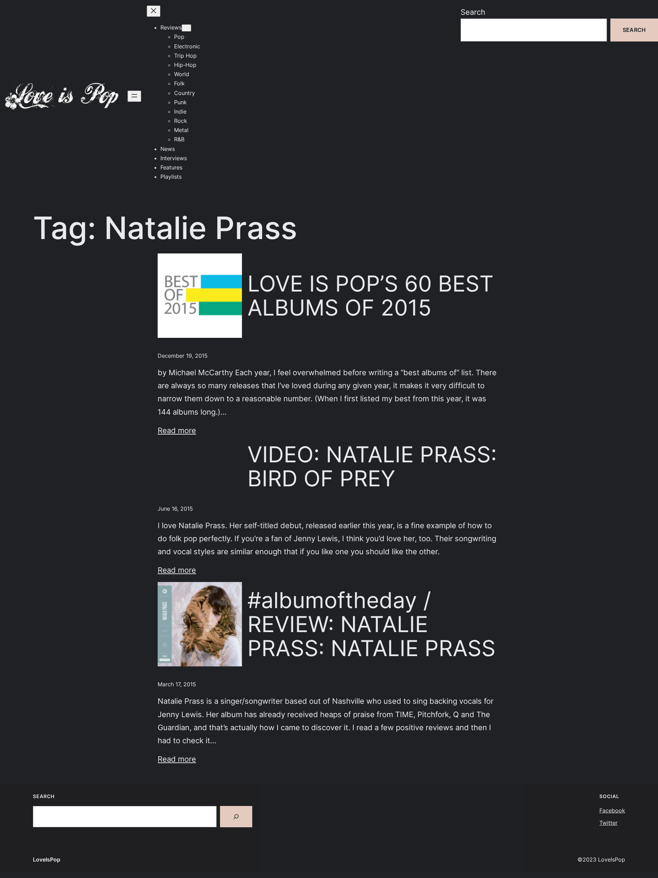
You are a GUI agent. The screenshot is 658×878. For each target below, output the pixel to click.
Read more (177, 430)
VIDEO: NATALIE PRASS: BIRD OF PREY (372, 466)
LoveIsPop (46, 859)
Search (473, 11)
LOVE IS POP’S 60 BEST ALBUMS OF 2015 (370, 296)
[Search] (236, 816)
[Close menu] (153, 11)
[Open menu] (134, 96)
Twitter (608, 822)
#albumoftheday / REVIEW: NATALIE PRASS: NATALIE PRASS (371, 624)
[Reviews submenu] (186, 28)
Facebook (612, 810)
